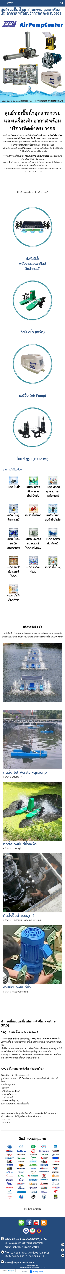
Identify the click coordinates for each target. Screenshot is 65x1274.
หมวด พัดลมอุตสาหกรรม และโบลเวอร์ (53, 491)
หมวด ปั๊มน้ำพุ (52, 567)
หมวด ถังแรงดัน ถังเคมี (53, 541)
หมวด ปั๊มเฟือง (33, 515)
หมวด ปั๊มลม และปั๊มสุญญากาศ (13, 543)
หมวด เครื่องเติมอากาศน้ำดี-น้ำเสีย (33, 491)
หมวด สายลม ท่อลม (33, 569)
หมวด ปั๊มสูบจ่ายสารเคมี (13, 517)
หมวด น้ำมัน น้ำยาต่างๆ (13, 597)
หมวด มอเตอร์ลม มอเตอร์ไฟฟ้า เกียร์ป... (33, 543)
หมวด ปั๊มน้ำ (13, 487)
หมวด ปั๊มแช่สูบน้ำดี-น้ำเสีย (52, 517)
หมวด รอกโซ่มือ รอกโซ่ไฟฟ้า (13, 571)
